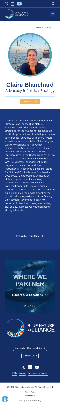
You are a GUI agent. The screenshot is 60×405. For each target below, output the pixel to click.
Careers (22, 373)
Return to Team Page (44, 28)
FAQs (14, 373)
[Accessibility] (5, 399)
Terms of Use (30, 396)
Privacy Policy (30, 392)
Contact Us (28, 355)
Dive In (30, 306)
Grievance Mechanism (38, 373)
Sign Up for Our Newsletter (29, 348)
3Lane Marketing (33, 400)
